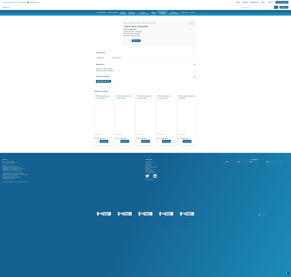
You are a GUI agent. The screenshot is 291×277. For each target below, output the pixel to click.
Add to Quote (136, 40)
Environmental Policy (151, 172)
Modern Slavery (149, 169)
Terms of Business (150, 171)
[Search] (276, 7)
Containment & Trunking (134, 23)
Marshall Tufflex (116, 58)
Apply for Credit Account (151, 167)
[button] (265, 2)
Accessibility (149, 165)
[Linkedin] (155, 176)
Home (125, 23)
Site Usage (148, 163)
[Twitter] (147, 176)
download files (104, 81)
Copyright (148, 164)
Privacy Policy (149, 161)
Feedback (148, 168)
